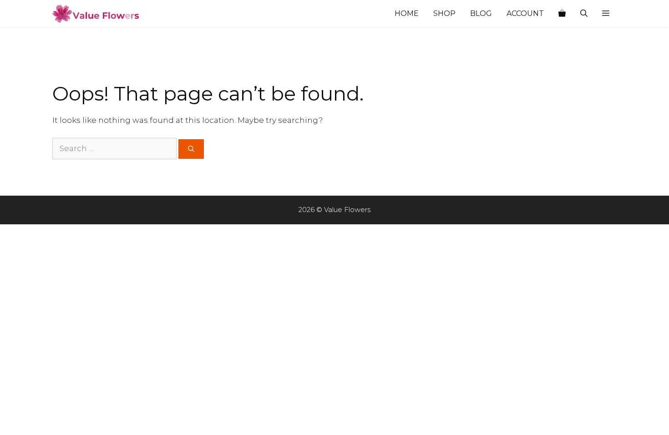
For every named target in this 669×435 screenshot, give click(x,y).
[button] (606, 13)
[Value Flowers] (97, 13)
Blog (481, 13)
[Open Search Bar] (584, 13)
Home (407, 13)
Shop (444, 13)
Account (525, 13)
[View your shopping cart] (562, 13)
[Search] (191, 149)
